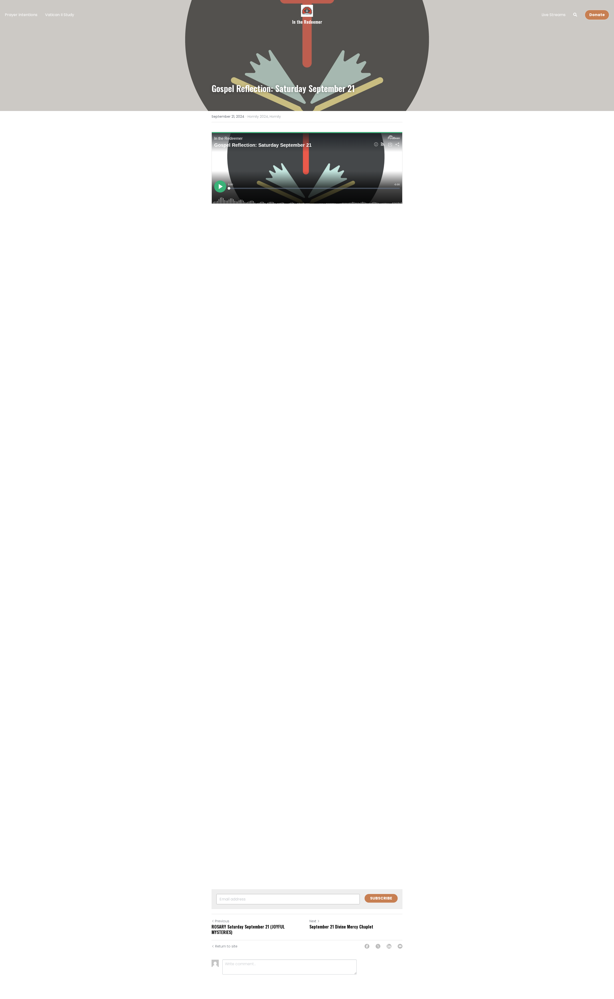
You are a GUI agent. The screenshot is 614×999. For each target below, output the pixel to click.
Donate (597, 15)
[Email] (400, 946)
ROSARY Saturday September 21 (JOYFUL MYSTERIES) (248, 929)
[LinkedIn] (389, 946)
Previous (222, 921)
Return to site (226, 946)
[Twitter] (378, 946)
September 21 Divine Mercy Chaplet (341, 926)
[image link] (307, 10)
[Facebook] (367, 946)
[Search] (575, 15)
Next (312, 921)
